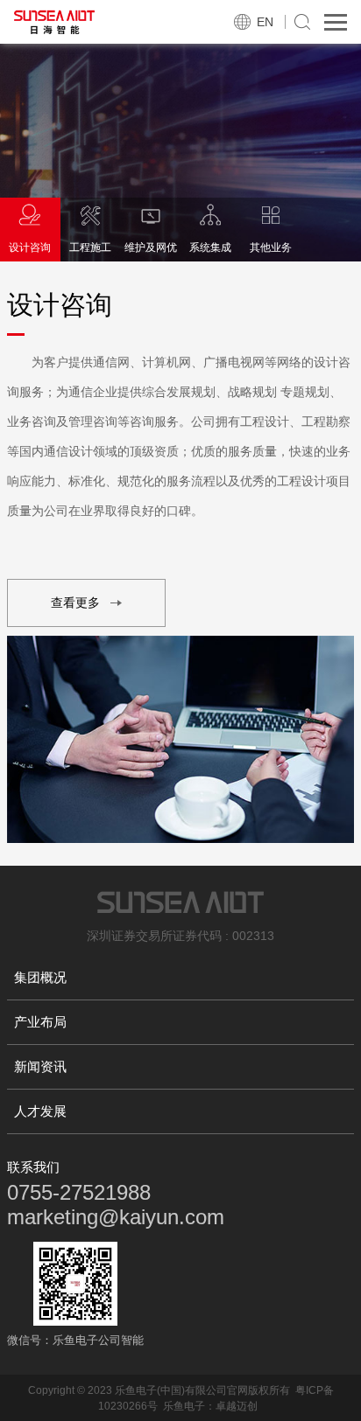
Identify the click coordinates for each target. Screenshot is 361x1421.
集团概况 (40, 977)
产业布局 (40, 1021)
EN (265, 22)
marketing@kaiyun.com (115, 1217)
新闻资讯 (40, 1066)
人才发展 (40, 1111)
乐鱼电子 (184, 1406)
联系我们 (33, 1167)
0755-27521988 (79, 1192)
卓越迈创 (237, 1406)
